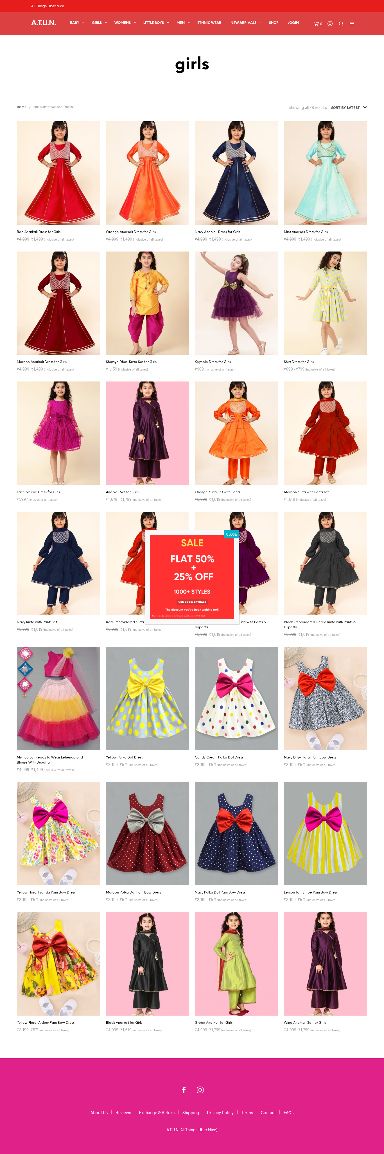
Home (21, 107)
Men (181, 23)
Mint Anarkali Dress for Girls (306, 232)
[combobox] (349, 107)
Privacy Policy (220, 1112)
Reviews (123, 1112)
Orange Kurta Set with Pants (217, 492)
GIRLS (97, 23)
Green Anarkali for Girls (213, 1023)
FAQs (288, 1112)
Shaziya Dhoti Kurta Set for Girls (131, 362)
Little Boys (153, 23)
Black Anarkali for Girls (124, 1023)
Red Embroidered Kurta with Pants (133, 622)
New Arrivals (243, 23)
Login (293, 23)
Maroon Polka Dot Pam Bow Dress (133, 892)
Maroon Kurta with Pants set (306, 492)
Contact (268, 1112)
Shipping (190, 1112)
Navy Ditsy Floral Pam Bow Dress (310, 757)
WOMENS (122, 23)
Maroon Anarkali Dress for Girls (42, 362)
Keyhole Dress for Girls (213, 362)
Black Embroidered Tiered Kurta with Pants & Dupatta (320, 624)
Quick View (61, 219)
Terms (247, 1112)
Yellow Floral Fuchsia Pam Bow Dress (46, 892)
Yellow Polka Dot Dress (124, 757)
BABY (74, 23)
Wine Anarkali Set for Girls (305, 1023)
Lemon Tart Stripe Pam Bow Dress (311, 892)
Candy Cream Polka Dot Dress (219, 757)
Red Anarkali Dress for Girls (38, 232)
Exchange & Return (157, 1112)
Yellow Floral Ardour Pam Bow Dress (45, 1023)
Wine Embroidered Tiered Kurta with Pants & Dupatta (230, 624)
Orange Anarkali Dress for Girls (131, 232)
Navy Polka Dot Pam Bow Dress (220, 892)
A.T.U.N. (43, 23)
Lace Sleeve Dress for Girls (38, 492)
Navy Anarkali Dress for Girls (217, 232)
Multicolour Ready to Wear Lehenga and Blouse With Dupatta (50, 760)
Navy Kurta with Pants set (37, 622)
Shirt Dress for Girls (299, 362)
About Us (99, 1112)
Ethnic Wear (209, 23)
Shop (273, 23)
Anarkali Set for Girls (122, 492)
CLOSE (231, 534)
